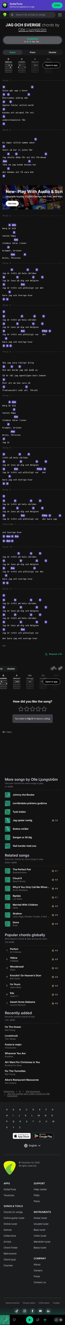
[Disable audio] (45, 1319)
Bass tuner (40, 1229)
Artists (7, 1241)
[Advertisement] (32, 1308)
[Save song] (14, 1319)
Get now (12, 203)
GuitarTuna (9, 1091)
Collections (10, 1235)
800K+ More (11, 862)
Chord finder (11, 1247)
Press (37, 1276)
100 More (9, 942)
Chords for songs (13, 1212)
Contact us (40, 1282)
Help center (40, 1189)
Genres (8, 1229)
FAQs (36, 1195)
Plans (37, 1201)
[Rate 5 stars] (44, 708)
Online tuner (10, 1223)
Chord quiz (10, 1259)
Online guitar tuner (14, 1218)
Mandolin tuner (42, 1241)
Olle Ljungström (32, 29)
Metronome (10, 1253)
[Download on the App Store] (21, 1136)
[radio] (56, 1320)
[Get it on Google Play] (43, 1136)
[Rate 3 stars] (32, 708)
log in (30, 718)
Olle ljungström (33, 1091)
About (37, 1264)
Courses (8, 1265)
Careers (38, 1270)
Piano (32, 52)
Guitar (13, 52)
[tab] (32, 40)
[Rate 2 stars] (26, 708)
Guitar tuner (40, 1218)
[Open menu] (60, 14)
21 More (9, 787)
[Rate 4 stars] (38, 708)
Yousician (9, 1195)
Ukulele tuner (41, 1223)
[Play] (29, 1319)
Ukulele (52, 52)
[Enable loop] (37, 1319)
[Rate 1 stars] (20, 708)
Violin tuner (40, 1235)
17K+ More (10, 1020)
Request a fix (55, 654)
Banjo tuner (40, 1247)
